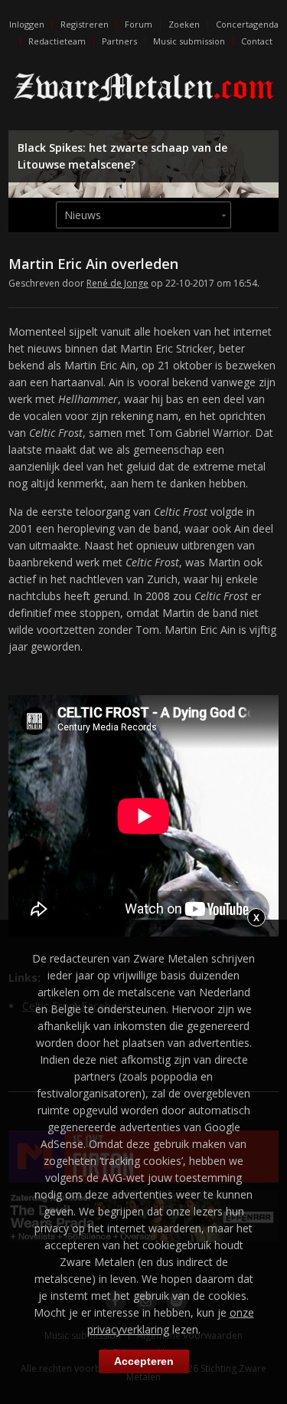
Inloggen (26, 24)
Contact (256, 41)
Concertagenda (247, 24)
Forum (138, 24)
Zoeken (184, 24)
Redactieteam (57, 41)
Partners (119, 41)
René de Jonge (117, 283)
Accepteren (144, 1361)
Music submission (189, 41)
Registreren (84, 24)
